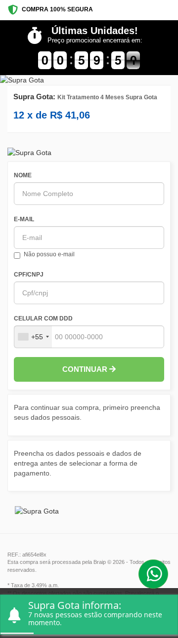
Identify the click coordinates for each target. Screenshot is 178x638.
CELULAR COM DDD (43, 318)
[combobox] (33, 337)
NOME (23, 175)
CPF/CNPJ (29, 274)
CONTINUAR (85, 369)
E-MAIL (24, 219)
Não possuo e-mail (49, 254)
